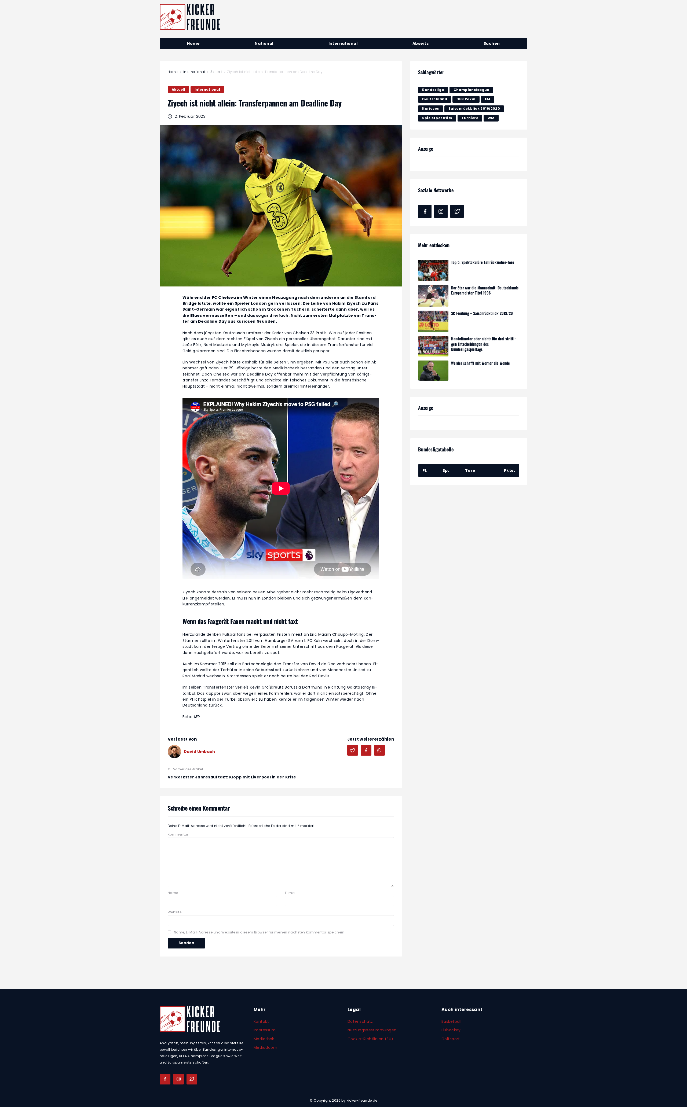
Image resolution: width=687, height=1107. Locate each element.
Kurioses (430, 108)
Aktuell (216, 71)
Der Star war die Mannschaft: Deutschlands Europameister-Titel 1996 (484, 290)
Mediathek (264, 1039)
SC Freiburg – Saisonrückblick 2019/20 (482, 313)
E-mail (291, 893)
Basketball (451, 1021)
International (194, 71)
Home (173, 71)
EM (487, 99)
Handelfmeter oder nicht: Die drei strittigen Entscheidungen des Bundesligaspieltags (483, 344)
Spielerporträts (437, 118)
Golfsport (450, 1039)
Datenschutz (360, 1021)
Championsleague (471, 89)
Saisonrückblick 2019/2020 (474, 108)
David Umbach (199, 751)
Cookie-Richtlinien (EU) (370, 1039)
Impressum (265, 1030)
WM (491, 118)
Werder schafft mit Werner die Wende (480, 363)
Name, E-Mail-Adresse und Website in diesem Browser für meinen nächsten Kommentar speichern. (259, 932)
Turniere (470, 118)
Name (173, 893)
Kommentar (178, 834)
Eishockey (451, 1030)
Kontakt (261, 1021)
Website (174, 912)
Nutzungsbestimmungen (372, 1030)
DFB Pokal (466, 99)
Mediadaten (265, 1047)
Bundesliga (433, 89)
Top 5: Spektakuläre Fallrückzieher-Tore (482, 262)
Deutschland (434, 99)
